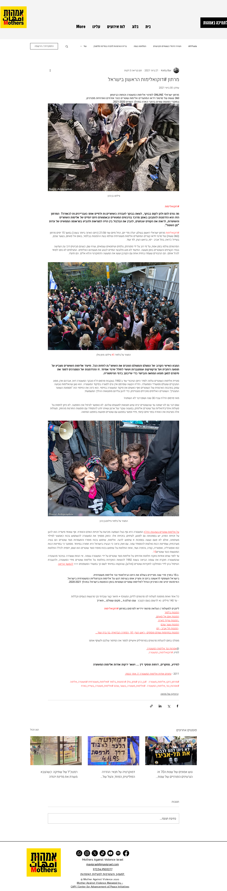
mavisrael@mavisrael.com (102, 864)
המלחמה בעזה (140, 46)
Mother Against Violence (91, 883)
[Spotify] (118, 853)
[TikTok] (102, 853)
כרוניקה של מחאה (169, 694)
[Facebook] (126, 853)
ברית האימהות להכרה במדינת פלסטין (110, 46)
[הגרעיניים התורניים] (171, 750)
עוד (85, 46)
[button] (66, 46)
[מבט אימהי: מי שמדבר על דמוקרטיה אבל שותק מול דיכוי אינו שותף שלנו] (113, 750)
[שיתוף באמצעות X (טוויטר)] (168, 706)
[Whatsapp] (79, 853)
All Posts (192, 46)
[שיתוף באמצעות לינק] (151, 706)
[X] (95, 853)
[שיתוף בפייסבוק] (177, 706)
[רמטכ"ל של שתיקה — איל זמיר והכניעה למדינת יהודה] (56, 750)
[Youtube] (110, 853)
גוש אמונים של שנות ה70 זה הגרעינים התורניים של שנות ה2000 (175, 774)
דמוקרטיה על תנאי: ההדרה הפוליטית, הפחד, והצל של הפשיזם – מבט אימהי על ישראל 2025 (114, 774)
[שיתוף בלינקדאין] (160, 706)
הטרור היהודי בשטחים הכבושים (167, 46)
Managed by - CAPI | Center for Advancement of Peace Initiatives (100, 884)
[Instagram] (87, 853)
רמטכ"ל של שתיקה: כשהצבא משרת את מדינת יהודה (59, 774)
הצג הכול (34, 730)
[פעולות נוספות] (50, 70)
